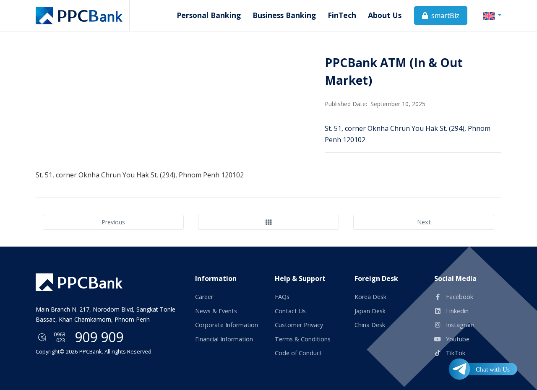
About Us (384, 15)
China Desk (370, 325)
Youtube (456, 339)
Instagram (459, 325)
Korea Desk (370, 297)
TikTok (454, 353)
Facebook (458, 297)
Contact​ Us (290, 311)
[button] (492, 15)
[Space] (79, 282)
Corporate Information (226, 325)
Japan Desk (370, 311)
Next (424, 222)
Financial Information (224, 339)
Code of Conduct (298, 353)
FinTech (342, 15)
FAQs (282, 297)
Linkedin (456, 311)
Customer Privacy (299, 325)
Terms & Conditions (303, 339)
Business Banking (284, 15)
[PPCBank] (83, 15)
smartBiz (444, 15)
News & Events (216, 311)
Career (204, 297)
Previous (113, 222)
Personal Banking (209, 15)
